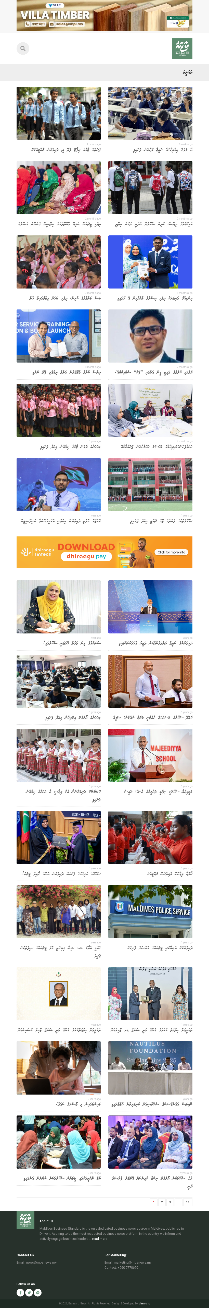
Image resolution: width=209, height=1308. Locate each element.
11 (188, 1202)
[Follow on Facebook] (20, 1293)
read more (99, 1239)
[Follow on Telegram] (38, 1293)
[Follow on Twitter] (29, 1293)
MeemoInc (144, 1303)
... (178, 1202)
